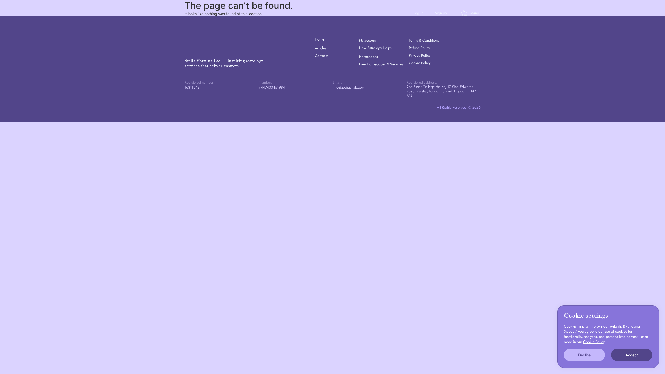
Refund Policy (419, 48)
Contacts (321, 55)
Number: (265, 82)
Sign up (441, 13)
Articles (320, 48)
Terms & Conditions (424, 40)
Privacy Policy (419, 55)
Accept (632, 355)
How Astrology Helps (375, 48)
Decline (584, 355)
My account (367, 40)
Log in (418, 13)
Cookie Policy (419, 63)
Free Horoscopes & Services (381, 64)
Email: (337, 82)
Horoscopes (368, 56)
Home (319, 39)
